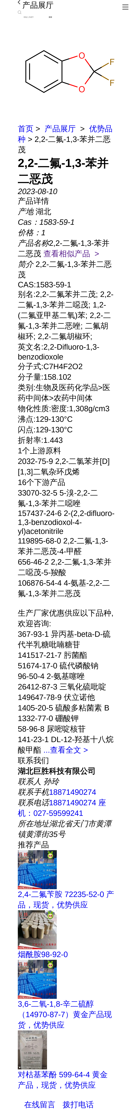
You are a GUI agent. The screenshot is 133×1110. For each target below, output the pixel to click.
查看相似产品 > (71, 253)
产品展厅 (60, 128)
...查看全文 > (65, 750)
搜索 (50, 17)
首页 (25, 128)
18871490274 (72, 792)
